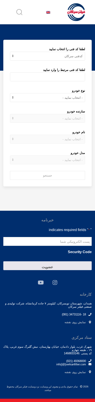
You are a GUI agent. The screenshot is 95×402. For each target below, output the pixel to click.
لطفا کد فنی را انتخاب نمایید (67, 49)
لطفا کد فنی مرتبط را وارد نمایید (64, 70)
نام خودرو (78, 132)
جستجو (47, 175)
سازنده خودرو (76, 111)
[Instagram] (55, 282)
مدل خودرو (78, 153)
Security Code (80, 252)
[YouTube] (41, 282)
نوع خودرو (78, 90)
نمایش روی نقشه (75, 322)
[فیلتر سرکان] (76, 12)
